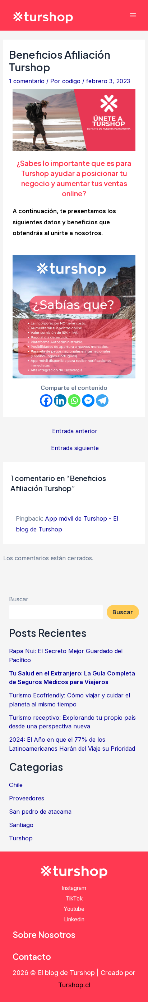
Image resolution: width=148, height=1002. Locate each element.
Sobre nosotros (44, 934)
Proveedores (26, 798)
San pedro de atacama (40, 811)
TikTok (74, 898)
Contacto (32, 956)
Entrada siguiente (75, 448)
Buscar (18, 599)
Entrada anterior (74, 431)
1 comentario (27, 81)
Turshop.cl (74, 985)
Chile (16, 784)
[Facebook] (46, 400)
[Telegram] (102, 400)
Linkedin (74, 919)
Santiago (21, 824)
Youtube (74, 909)
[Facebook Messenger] (88, 400)
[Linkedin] (60, 400)
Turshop (21, 838)
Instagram (74, 888)
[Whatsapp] (74, 400)
